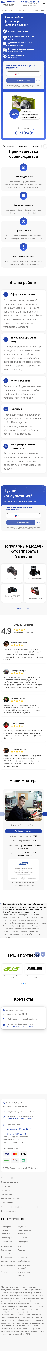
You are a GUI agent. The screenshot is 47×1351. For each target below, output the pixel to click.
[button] (44, 814)
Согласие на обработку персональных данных (22, 1207)
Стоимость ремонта (9, 1178)
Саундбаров (6, 1257)
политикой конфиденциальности (23, 86)
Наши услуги (7, 1202)
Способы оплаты (8, 1211)
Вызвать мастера (24, 831)
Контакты (5, 1186)
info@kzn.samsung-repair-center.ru (22, 1019)
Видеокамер (6, 1246)
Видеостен (6, 1272)
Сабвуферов (24, 1261)
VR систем (22, 1257)
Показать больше (23, 608)
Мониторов (23, 1246)
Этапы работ (23, 146)
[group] (12, 971)
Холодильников (8, 1265)
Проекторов (6, 1242)
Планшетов (23, 1242)
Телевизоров (7, 1237)
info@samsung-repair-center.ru (20, 1111)
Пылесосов (22, 1237)
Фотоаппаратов (8, 1261)
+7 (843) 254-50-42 (29, 1)
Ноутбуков (22, 1226)
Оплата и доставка (9, 1182)
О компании (6, 1194)
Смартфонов (6, 1226)
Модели (36, 146)
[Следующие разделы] (45, 146)
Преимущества (8, 146)
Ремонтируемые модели (12, 1198)
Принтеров (22, 1250)
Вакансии (5, 1190)
